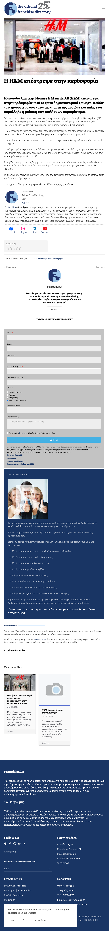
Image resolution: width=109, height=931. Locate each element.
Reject (25, 920)
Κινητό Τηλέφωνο (15, 366)
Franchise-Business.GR (69, 849)
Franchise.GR (54, 309)
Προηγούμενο (11, 267)
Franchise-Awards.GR (68, 858)
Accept (13, 920)
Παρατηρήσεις (13, 417)
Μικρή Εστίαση (15, 392)
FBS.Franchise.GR (66, 853)
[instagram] (14, 844)
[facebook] (10, 844)
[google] (5, 844)
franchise (12, 207)
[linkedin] (24, 844)
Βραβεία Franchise (13, 895)
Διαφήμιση (9, 899)
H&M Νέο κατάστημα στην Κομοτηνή (52, 711)
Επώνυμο (11, 355)
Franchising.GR (65, 844)
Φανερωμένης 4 (65, 885)
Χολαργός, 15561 (65, 890)
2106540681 (11, 458)
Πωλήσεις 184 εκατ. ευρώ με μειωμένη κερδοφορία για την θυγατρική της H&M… (19, 699)
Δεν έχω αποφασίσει (17, 400)
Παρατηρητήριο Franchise (17, 890)
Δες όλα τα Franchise (14, 650)
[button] (103, 9)
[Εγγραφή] (49, 869)
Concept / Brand (13, 406)
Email (10, 333)
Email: (71, 899)
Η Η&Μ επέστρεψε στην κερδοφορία (51, 80)
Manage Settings (40, 920)
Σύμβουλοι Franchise (15, 885)
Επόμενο (99, 267)
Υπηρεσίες (13, 398)
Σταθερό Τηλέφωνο (15, 378)
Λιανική (12, 395)
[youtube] (19, 844)
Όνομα (10, 344)
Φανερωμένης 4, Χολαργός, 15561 (20, 464)
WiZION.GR (63, 863)
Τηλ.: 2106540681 (65, 895)
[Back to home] (27, 9)
